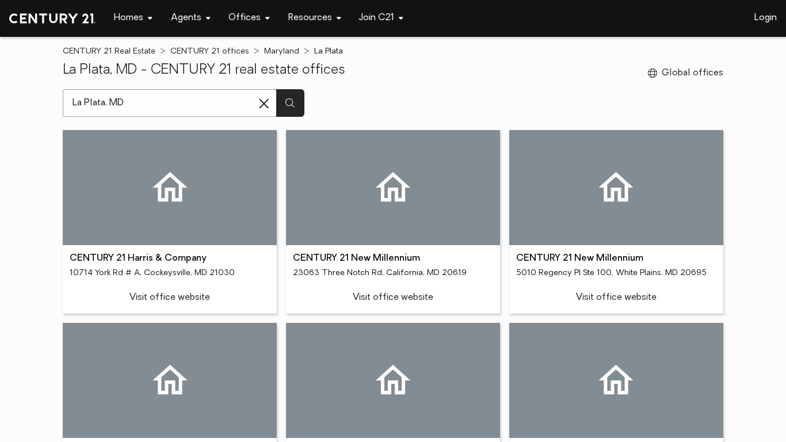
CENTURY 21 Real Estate (109, 51)
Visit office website (169, 297)
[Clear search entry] (264, 103)
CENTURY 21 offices (209, 51)
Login (765, 17)
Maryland (281, 51)
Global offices (692, 73)
